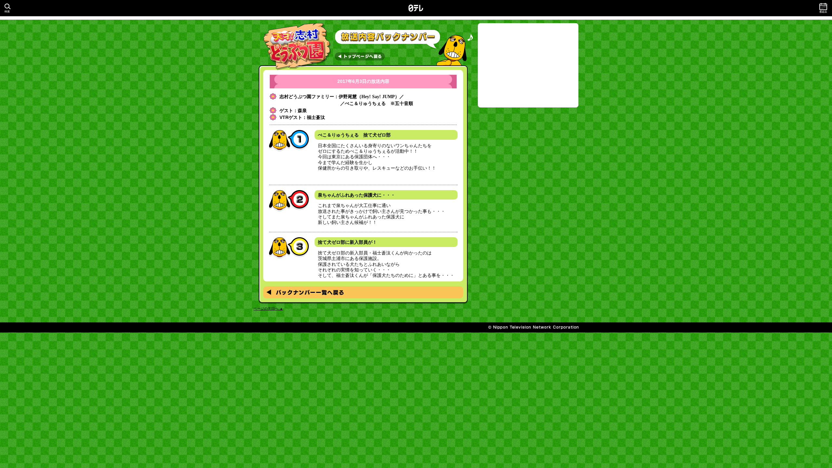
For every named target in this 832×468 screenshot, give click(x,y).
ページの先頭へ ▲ (268, 308)
